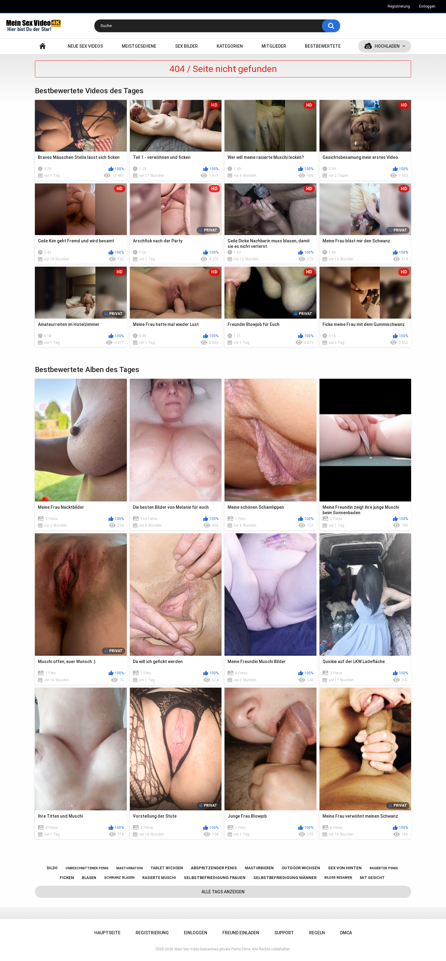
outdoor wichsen (301, 868)
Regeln (317, 932)
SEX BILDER (186, 46)
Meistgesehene (139, 46)
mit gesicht (372, 878)
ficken (67, 877)
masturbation (129, 868)
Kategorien (230, 46)
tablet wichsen (166, 868)
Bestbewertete (323, 46)
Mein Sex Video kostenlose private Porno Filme (212, 949)
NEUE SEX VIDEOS (85, 46)
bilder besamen (338, 878)
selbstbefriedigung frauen (214, 877)
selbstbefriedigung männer (284, 877)
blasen (89, 878)
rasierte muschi (159, 878)
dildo (52, 868)
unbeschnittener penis (87, 868)
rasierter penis (384, 868)
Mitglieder (274, 46)
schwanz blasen (119, 878)
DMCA (346, 932)
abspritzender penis (214, 868)
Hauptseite (42, 46)
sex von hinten (345, 868)
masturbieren (259, 868)
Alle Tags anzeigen (223, 891)
